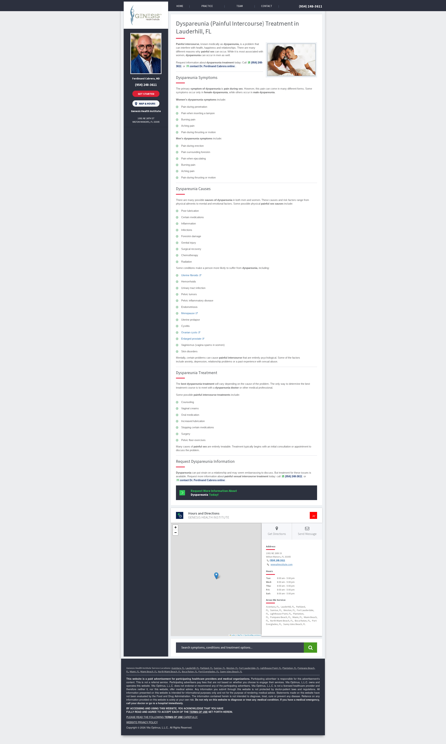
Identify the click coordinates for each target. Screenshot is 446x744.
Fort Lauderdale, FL (249, 668)
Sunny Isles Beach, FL (231, 671)
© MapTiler (239, 635)
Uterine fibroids (189, 275)
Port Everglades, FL (208, 671)
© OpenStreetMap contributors (252, 635)
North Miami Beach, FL (169, 671)
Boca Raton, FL (189, 671)
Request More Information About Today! (214, 493)
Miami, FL (134, 671)
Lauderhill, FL (192, 668)
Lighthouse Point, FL (270, 668)
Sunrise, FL (219, 668)
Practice (207, 6)
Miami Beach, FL (148, 671)
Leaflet (233, 635)
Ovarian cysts (189, 332)
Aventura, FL (177, 668)
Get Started (146, 93)
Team (239, 6)
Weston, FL (232, 668)
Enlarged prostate (191, 338)
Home (179, 6)
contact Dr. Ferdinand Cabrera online (212, 66)
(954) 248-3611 (310, 6)
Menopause (188, 313)
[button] (216, 575)
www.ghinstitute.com (282, 564)
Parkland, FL (206, 668)
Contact (266, 6)
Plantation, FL (289, 668)
